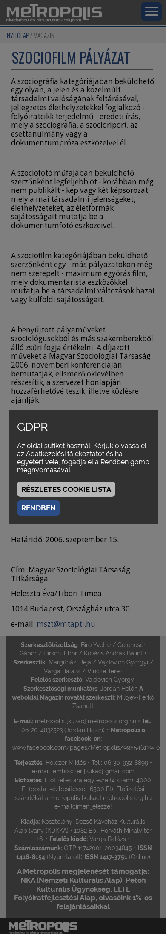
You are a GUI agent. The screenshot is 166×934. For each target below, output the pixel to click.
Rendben (38, 508)
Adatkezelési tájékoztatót (65, 454)
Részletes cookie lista (66, 489)
